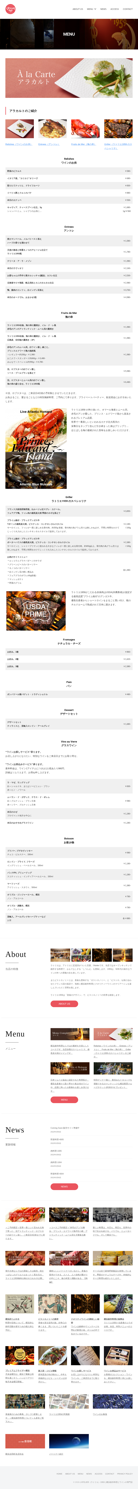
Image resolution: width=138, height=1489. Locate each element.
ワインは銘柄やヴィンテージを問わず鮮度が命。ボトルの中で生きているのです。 (85, 1326)
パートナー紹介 (56, 1454)
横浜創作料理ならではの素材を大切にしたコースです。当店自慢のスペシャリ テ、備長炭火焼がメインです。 (70, 1049)
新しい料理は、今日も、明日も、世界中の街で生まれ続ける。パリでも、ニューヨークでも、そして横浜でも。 (112, 1231)
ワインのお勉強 (100, 1414)
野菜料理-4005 (57, 1139)
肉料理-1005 (56, 1151)
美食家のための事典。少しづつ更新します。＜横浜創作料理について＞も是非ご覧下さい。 (24, 1418)
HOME (59, 1474)
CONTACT (128, 9)
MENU (90, 9)
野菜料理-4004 (57, 1174)
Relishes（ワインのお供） (18, 144)
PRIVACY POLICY (125, 1474)
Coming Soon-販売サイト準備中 (65, 1128)
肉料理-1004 (56, 1162)
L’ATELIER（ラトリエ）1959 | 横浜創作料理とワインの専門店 (106, 1482)
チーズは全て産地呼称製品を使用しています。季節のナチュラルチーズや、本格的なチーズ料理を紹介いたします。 (112, 1274)
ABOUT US (78, 9)
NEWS (103, 9)
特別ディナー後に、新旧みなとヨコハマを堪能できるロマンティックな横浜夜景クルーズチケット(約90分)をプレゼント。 (113, 1083)
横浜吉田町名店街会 (14, 1454)
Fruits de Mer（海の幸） (83, 144)
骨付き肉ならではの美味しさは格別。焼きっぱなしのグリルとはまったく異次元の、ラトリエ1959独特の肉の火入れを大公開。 (24, 1274)
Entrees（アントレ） (49, 144)
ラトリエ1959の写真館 (59, 1414)
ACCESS (115, 9)
